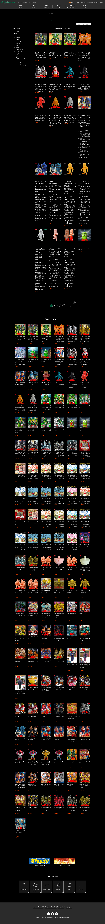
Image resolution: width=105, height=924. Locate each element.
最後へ (74, 304)
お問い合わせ (69, 908)
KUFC (52, 20)
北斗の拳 (18, 37)
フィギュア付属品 (18, 49)
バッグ (19, 63)
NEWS (46, 6)
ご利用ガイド (61, 908)
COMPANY (72, 6)
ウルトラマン (19, 47)
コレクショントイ (21, 58)
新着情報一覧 (65, 906)
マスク (19, 61)
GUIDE (59, 6)
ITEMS (33, 6)
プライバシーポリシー (38, 908)
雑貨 (17, 57)
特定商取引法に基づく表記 (51, 908)
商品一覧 (44, 906)
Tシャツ (19, 55)
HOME (20, 6)
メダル (16, 35)
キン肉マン (18, 41)
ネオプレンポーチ (21, 65)
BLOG (84, 6)
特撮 (17, 45)
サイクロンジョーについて (54, 906)
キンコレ (16, 31)
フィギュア (17, 39)
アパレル (18, 53)
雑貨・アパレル (18, 51)
